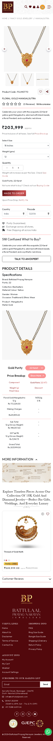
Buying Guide (43, 185)
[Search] (26, 7)
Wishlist (5, 668)
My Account (7, 659)
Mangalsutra (42, 18)
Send (45, 684)
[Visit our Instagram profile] (22, 714)
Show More (35, 375)
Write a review (43, 104)
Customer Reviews (13, 578)
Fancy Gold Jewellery (21, 18)
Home (4, 18)
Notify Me (23, 200)
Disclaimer (7, 636)
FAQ (31, 628)
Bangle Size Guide (37, 636)
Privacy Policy (35, 649)
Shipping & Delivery (38, 640)
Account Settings (10, 672)
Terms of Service (10, 640)
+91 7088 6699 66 (13, 707)
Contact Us (7, 645)
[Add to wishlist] (30, 7)
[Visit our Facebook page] (16, 714)
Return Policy (35, 645)
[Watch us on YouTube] (35, 714)
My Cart (6, 663)
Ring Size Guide (36, 632)
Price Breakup (41, 133)
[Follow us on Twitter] (29, 714)
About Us (6, 632)
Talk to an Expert (26, 259)
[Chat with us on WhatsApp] (48, 731)
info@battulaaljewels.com (17, 696)
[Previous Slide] (4, 49)
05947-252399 (11, 701)
